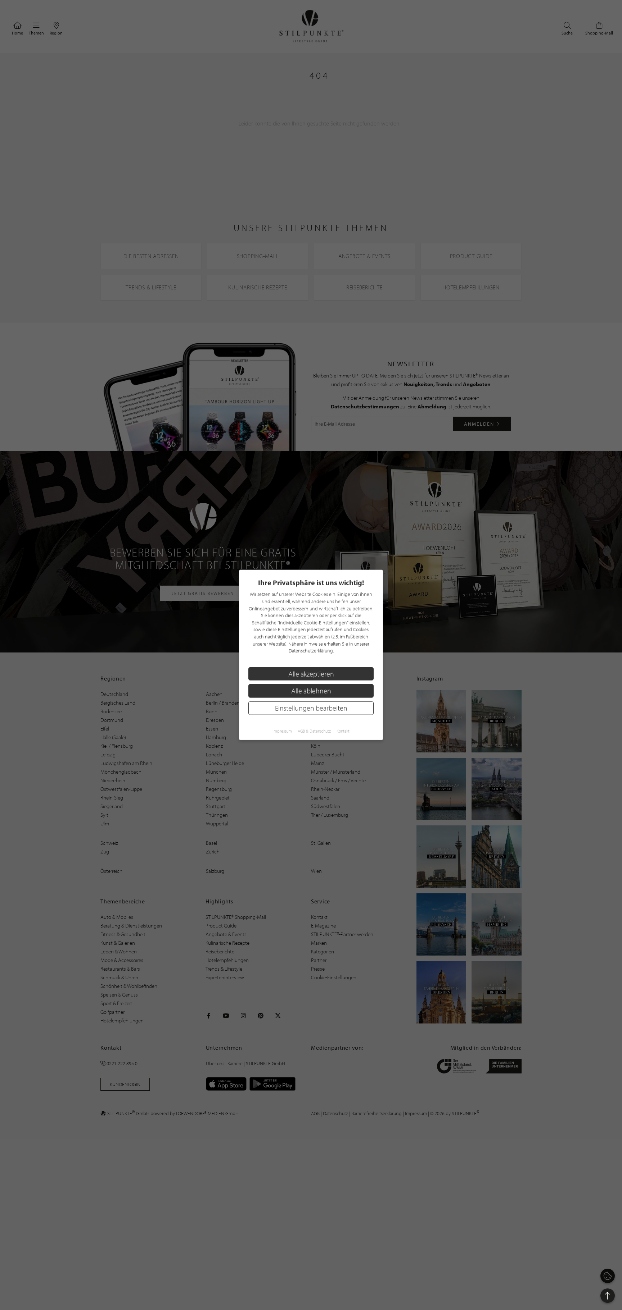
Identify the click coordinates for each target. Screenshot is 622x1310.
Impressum (282, 731)
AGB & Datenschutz (314, 731)
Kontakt (343, 731)
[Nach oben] (607, 1295)
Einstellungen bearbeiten (311, 708)
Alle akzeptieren (311, 673)
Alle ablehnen (311, 691)
